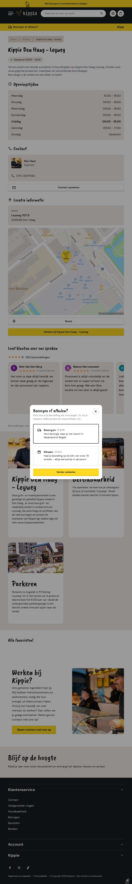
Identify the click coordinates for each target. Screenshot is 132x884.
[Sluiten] (95, 411)
